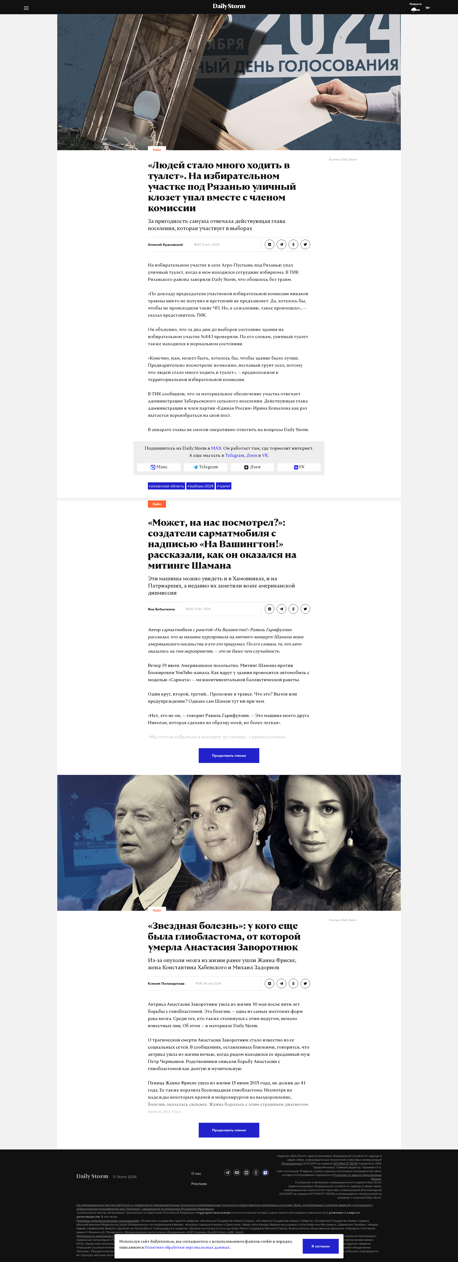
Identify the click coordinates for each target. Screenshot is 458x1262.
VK (265, 456)
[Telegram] (227, 1172)
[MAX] (265, 1172)
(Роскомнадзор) (291, 1163)
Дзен (251, 456)
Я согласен (321, 1246)
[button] (26, 8)
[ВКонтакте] (246, 1172)
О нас (196, 1173)
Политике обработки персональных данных (187, 1248)
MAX (216, 449)
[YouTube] (237, 1172)
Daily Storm (229, 7)
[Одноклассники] (256, 1172)
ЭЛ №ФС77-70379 (345, 1163)
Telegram (234, 456)
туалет (223, 486)
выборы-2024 (200, 486)
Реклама (199, 1183)
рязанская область (166, 486)
